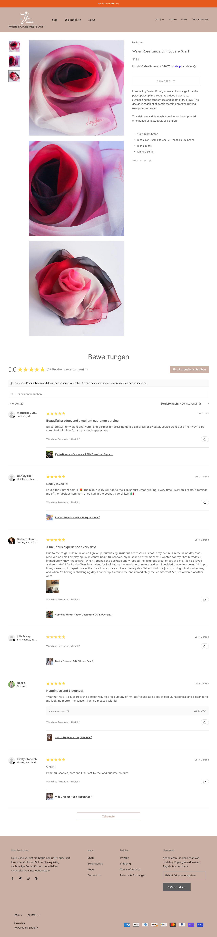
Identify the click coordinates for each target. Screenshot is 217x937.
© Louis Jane (19, 922)
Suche (184, 19)
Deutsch (32, 915)
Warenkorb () (200, 19)
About (91, 19)
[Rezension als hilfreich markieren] (205, 439)
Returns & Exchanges (133, 875)
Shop (55, 19)
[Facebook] (141, 161)
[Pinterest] (150, 161)
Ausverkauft (166, 81)
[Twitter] (145, 161)
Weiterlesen (42, 870)
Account (172, 19)
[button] (87, 369)
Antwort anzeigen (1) (59, 711)
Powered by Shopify (26, 927)
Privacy (124, 857)
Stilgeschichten (73, 19)
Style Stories (95, 863)
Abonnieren (177, 886)
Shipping (125, 863)
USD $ (158, 19)
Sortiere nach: (170, 403)
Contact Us (94, 875)
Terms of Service (130, 869)
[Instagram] (28, 878)
